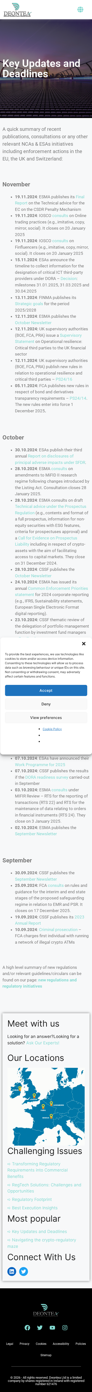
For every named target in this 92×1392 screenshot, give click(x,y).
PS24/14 (78, 398)
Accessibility (61, 1344)
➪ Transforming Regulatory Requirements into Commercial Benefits (37, 1170)
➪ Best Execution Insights (32, 1207)
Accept (46, 690)
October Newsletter (33, 322)
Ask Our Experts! (42, 1042)
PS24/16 (64, 379)
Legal (9, 1344)
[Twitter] (23, 1271)
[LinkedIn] (11, 1271)
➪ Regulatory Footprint (29, 1199)
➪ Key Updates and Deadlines (37, 1231)
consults (60, 215)
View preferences (46, 717)
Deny (46, 704)
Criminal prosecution (58, 929)
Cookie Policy (52, 729)
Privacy (24, 1344)
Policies (81, 1344)
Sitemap (46, 1355)
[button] (84, 644)
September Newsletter (36, 833)
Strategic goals (29, 303)
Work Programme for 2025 (40, 764)
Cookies (41, 1344)
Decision (69, 278)
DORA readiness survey (46, 777)
